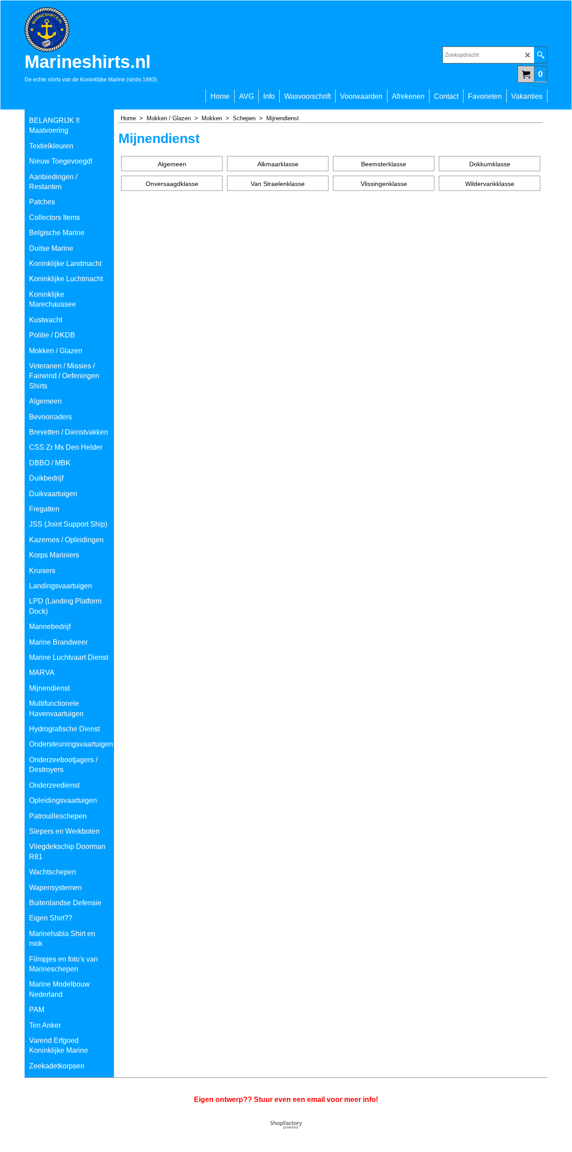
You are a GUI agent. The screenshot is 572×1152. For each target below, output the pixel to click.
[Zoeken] (540, 55)
